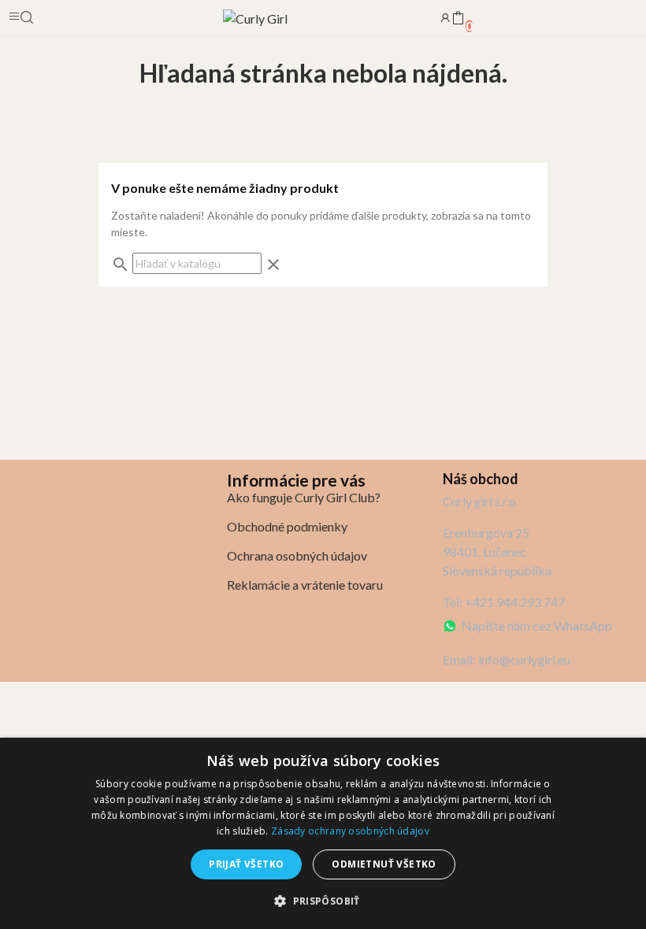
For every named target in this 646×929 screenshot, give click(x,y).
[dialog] (323, 833)
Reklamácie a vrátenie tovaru (305, 584)
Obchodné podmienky (287, 526)
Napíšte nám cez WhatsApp (537, 625)
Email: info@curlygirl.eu (506, 659)
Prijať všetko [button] (246, 864)
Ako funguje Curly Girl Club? (304, 497)
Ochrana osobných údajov (297, 555)
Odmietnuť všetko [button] (384, 864)
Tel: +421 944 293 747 (504, 601)
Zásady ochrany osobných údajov (350, 831)
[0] (457, 19)
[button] (323, 900)
